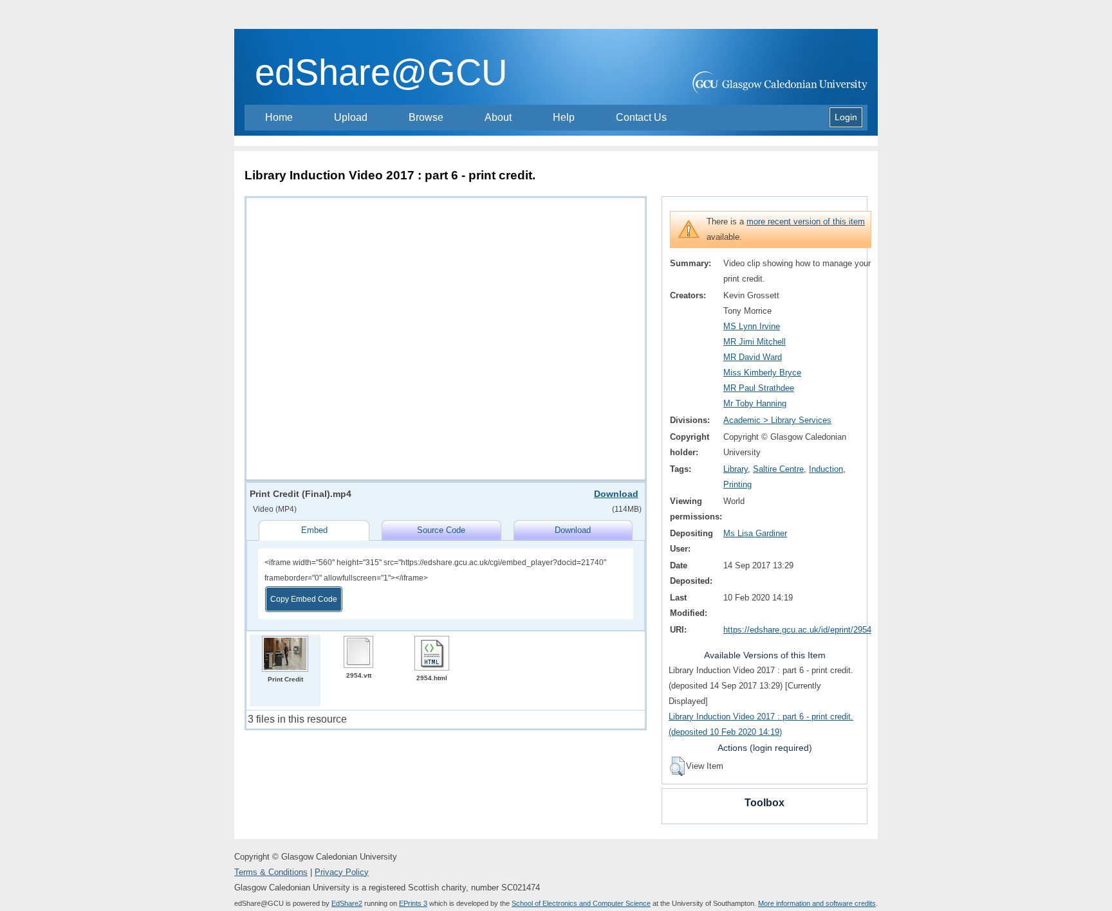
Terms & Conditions (271, 872)
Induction (826, 469)
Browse (426, 117)
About (498, 117)
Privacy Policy (342, 872)
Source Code (441, 530)
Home (279, 117)
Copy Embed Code (303, 599)
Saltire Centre (778, 469)
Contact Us (641, 117)
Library (735, 469)
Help (564, 117)
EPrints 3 (413, 903)
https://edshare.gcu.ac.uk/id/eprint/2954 (797, 630)
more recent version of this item (805, 221)
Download (616, 494)
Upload (350, 117)
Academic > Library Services (777, 420)
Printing (737, 484)
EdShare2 (346, 903)
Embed (314, 530)
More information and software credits (817, 903)
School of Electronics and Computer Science (581, 903)
